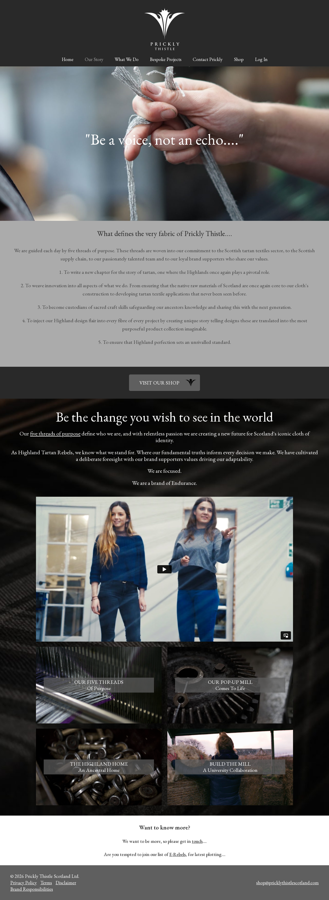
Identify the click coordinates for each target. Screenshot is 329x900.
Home (68, 59)
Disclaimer (66, 883)
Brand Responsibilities (31, 889)
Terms (46, 883)
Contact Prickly (208, 59)
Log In (261, 59)
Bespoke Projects (165, 59)
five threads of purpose (55, 433)
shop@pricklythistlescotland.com (287, 883)
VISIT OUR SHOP (159, 382)
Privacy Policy (23, 883)
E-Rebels (177, 854)
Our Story (94, 59)
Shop (239, 59)
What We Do (127, 59)
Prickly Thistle (164, 29)
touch (197, 841)
